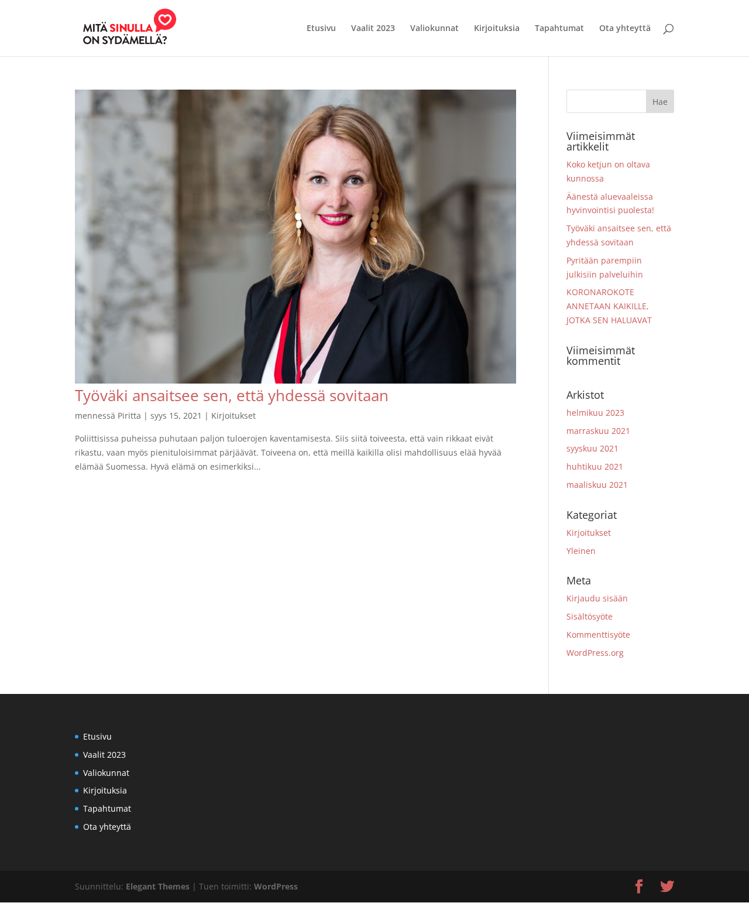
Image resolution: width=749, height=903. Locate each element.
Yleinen (581, 550)
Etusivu (321, 28)
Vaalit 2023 (373, 28)
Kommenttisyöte (598, 634)
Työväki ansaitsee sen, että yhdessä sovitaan (232, 395)
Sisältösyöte (589, 616)
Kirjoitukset (233, 415)
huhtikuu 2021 (594, 466)
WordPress (276, 886)
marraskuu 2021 (598, 430)
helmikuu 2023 (595, 412)
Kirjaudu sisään (597, 598)
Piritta (129, 415)
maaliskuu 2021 (597, 484)
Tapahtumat (559, 28)
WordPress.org (595, 652)
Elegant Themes (158, 886)
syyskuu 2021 (592, 448)
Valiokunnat (434, 28)
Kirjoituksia (497, 28)
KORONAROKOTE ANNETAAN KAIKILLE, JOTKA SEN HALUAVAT (609, 306)
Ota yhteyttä (625, 28)
